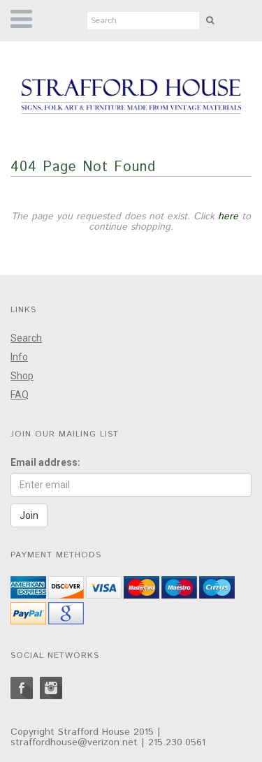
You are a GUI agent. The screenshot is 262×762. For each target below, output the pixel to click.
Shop (22, 375)
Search (26, 338)
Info (19, 356)
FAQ (19, 394)
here (228, 217)
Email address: (45, 462)
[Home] (131, 97)
